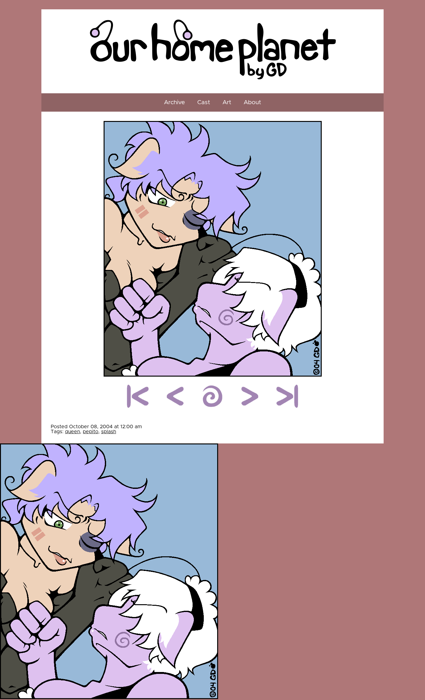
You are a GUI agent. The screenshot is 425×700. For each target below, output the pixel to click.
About (252, 102)
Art (226, 102)
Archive (174, 102)
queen (72, 431)
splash (108, 431)
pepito (90, 431)
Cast (203, 102)
